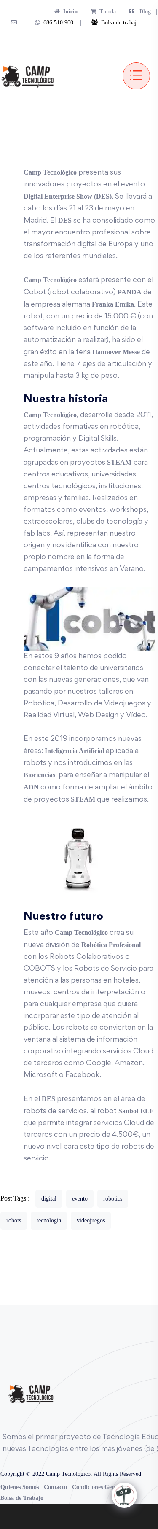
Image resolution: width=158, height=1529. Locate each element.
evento (80, 1198)
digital (48, 1198)
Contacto (55, 1487)
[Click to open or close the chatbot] (124, 1495)
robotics (112, 1198)
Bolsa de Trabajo (21, 1498)
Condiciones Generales (100, 1487)
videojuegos (91, 1220)
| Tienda (97, 11)
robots (13, 1220)
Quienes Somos (19, 1487)
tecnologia (49, 1220)
